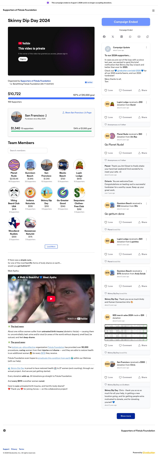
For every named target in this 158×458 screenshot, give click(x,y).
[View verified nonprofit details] (89, 82)
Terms (21, 449)
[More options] (146, 47)
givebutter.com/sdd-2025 (129, 71)
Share (144, 90)
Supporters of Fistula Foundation (20, 10)
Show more (126, 416)
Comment (127, 90)
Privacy (14, 449)
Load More (51, 247)
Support (6, 449)
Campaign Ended (126, 21)
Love (110, 90)
